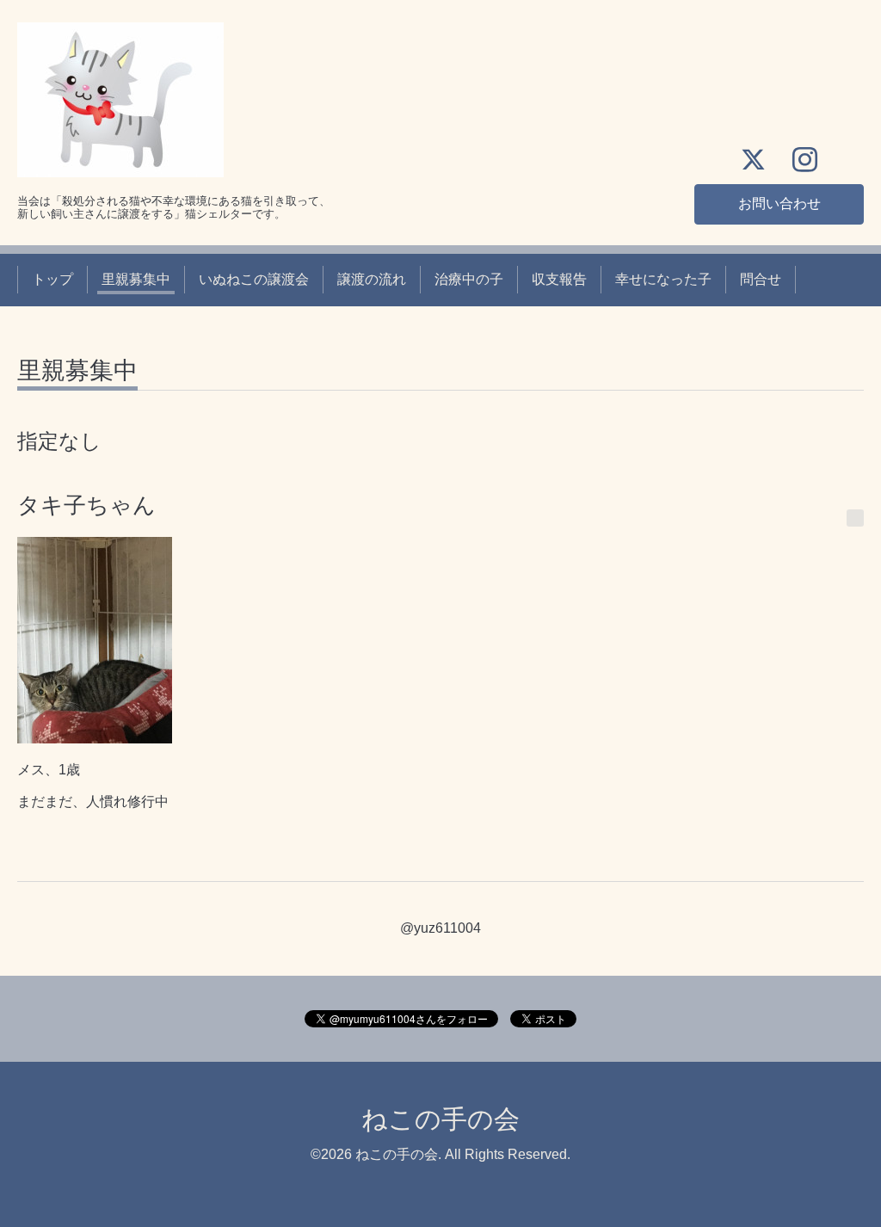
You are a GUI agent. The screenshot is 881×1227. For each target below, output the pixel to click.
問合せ (760, 279)
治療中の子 (468, 279)
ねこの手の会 (440, 1119)
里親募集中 (136, 279)
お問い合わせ (779, 203)
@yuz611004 (440, 928)
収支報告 (559, 279)
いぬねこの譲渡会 (254, 279)
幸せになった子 (663, 279)
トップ (52, 279)
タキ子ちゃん (86, 505)
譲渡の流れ (371, 279)
